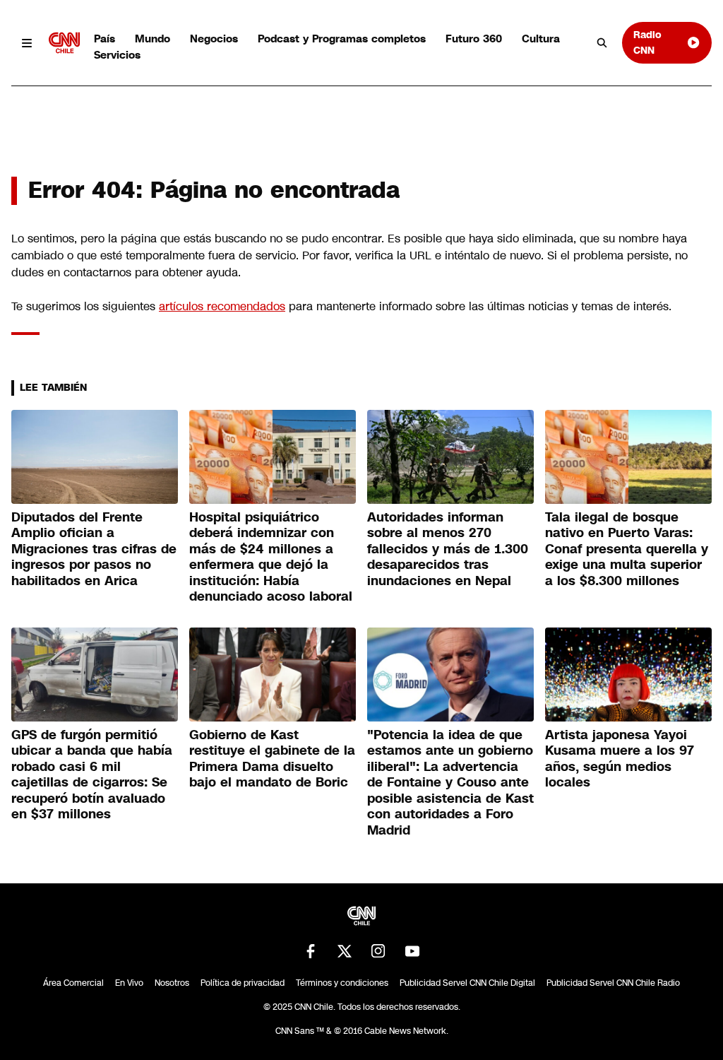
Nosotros (172, 983)
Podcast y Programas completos (342, 38)
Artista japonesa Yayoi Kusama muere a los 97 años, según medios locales (619, 759)
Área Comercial (73, 983)
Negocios (214, 38)
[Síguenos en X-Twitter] (344, 951)
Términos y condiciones (342, 983)
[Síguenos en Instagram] (378, 951)
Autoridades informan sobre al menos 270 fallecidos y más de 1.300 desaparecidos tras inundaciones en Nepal (447, 549)
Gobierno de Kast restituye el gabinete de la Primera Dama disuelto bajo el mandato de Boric (272, 759)
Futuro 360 (474, 38)
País (104, 38)
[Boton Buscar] (602, 43)
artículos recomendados (222, 306)
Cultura (541, 38)
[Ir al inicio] (64, 43)
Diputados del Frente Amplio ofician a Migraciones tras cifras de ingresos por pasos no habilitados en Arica (94, 549)
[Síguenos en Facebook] (310, 951)
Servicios (117, 54)
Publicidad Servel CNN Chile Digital (467, 983)
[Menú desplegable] (27, 43)
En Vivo (129, 983)
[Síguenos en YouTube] (412, 951)
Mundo (152, 38)
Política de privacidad (243, 983)
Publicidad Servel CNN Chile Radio (613, 983)
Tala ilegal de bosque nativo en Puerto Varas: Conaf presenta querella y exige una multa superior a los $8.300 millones (626, 549)
